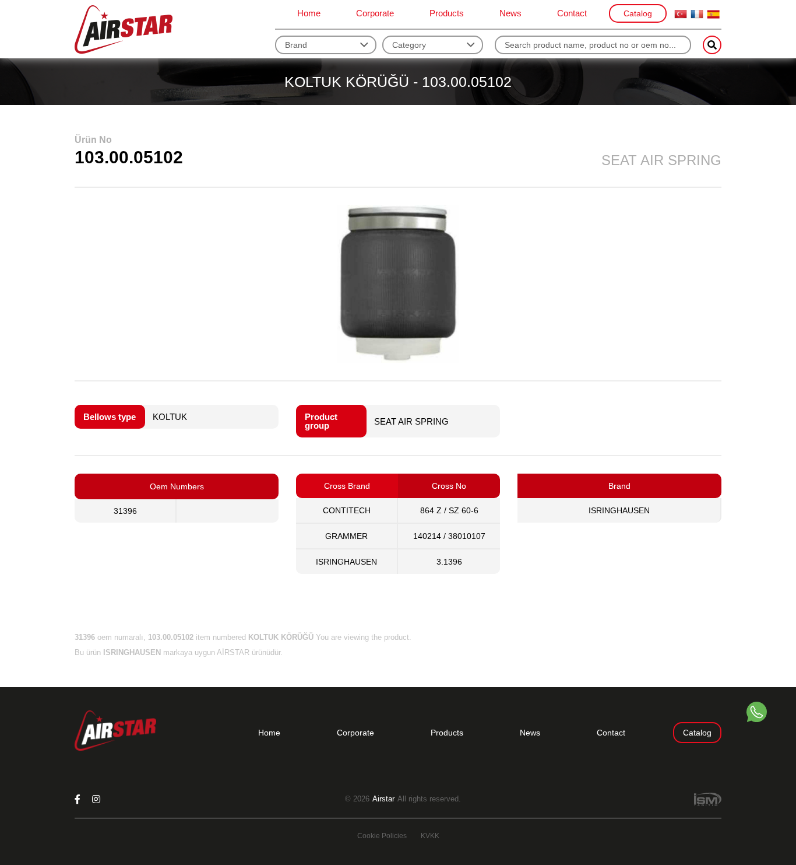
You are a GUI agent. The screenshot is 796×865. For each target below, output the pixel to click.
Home (308, 13)
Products (446, 13)
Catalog (638, 13)
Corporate (375, 13)
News (510, 13)
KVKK (430, 836)
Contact (572, 13)
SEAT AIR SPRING (411, 421)
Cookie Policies (382, 836)
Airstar (383, 799)
